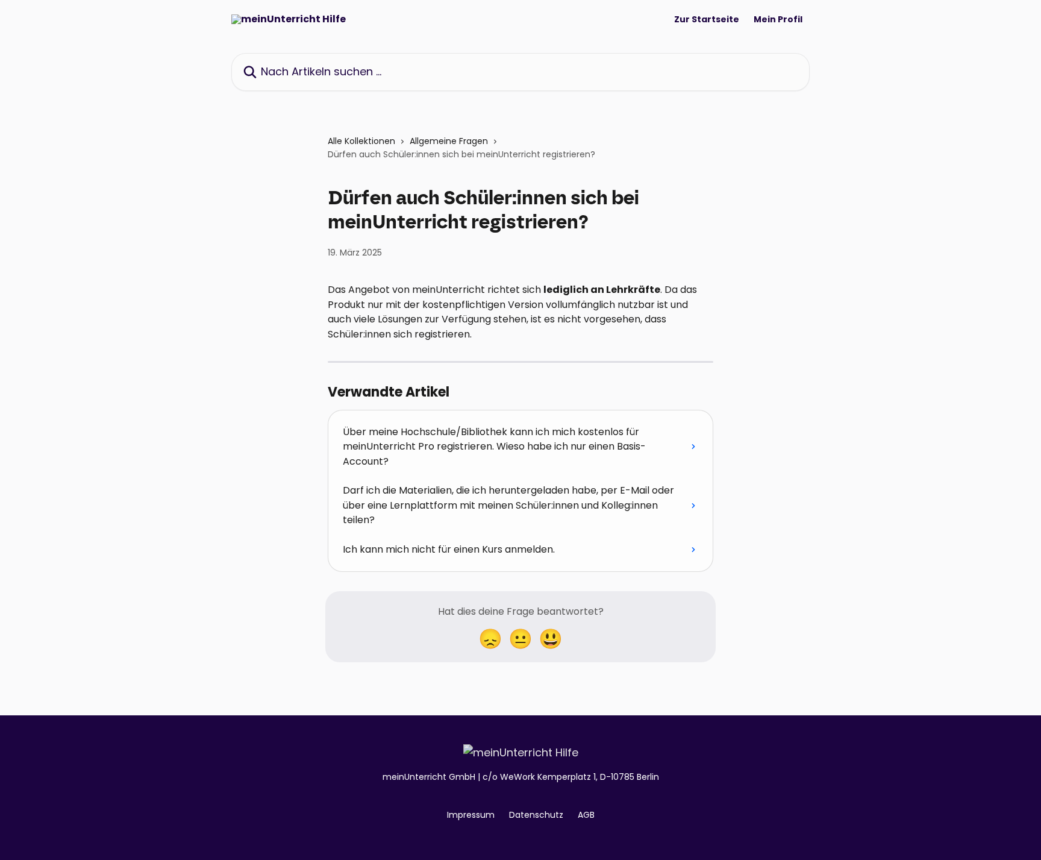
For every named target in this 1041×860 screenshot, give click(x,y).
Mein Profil (778, 19)
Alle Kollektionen (361, 141)
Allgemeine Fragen (449, 141)
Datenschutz (536, 815)
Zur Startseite (706, 19)
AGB (586, 815)
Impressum (471, 815)
